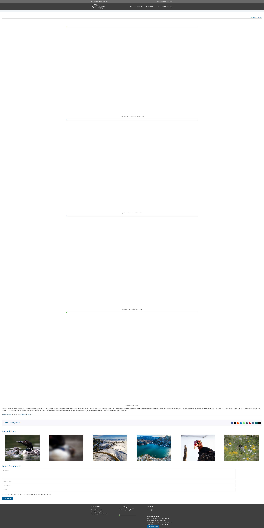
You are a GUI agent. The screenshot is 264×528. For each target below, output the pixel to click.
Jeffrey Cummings (7, 414)
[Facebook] (148, 510)
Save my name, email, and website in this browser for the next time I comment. (27, 494)
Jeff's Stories (23, 414)
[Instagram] (152, 510)
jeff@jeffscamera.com (103, 1)
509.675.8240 (99, 512)
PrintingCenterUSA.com (154, 518)
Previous (253, 17)
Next (259, 17)
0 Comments (30, 414)
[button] (171, 6)
